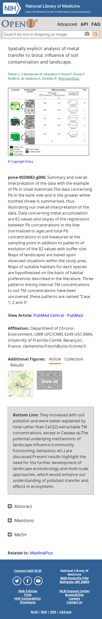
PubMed (75, 315)
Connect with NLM (27, 571)
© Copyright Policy (20, 161)
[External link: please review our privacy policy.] (17, 581)
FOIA (27, 595)
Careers (74, 598)
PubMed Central (48, 315)
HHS (53, 612)
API (84, 24)
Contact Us (74, 602)
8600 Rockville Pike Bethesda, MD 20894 (74, 580)
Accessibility (74, 595)
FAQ (95, 24)
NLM (34, 612)
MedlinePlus (41, 553)
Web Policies (27, 591)
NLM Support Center (74, 591)
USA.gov (65, 612)
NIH (44, 612)
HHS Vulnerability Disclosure (27, 600)
